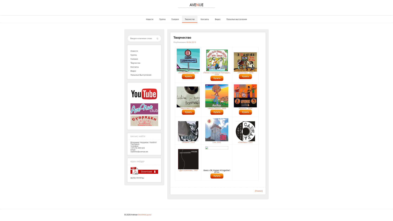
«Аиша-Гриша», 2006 (217, 108)
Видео (217, 19)
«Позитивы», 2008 (245, 72)
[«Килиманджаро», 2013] (188, 60)
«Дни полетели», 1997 (188, 170)
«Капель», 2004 (245, 108)
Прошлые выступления (236, 19)
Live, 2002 (216, 142)
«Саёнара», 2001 (245, 142)
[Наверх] (259, 191)
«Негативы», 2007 (188, 108)
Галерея (175, 19)
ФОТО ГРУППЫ (137, 178)
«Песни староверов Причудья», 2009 (216, 73)
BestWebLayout (144, 214)
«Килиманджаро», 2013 (188, 72)
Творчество (190, 19)
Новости (149, 19)
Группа (162, 19)
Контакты (205, 19)
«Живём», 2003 (188, 142)
